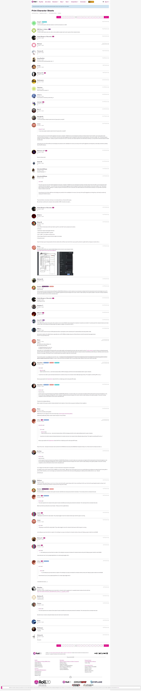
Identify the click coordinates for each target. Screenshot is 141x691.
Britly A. (39, 215)
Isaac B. (39, 320)
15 (96, 17)
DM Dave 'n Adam (42, 29)
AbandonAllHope (42, 169)
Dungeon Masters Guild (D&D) (90, 666)
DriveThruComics (38, 671)
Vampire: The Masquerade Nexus (66, 665)
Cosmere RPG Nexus (64, 668)
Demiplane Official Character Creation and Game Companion (69, 661)
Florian (39, 603)
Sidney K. (40, 538)
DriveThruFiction (38, 672)
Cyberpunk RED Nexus (64, 669)
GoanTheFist (40, 58)
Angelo (39, 22)
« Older (58, 17)
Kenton (39, 286)
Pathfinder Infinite (88, 668)
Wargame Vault (38, 675)
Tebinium (39, 87)
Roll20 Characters (38, 664)
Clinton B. (40, 635)
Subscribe (92, 1)
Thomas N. (40, 51)
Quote (42, 23)
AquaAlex (40, 363)
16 (99, 17)
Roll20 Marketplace (38, 665)
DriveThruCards (38, 674)
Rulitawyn (40, 628)
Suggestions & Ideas (43, 13)
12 (88, 17)
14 (94, 17)
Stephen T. (40, 305)
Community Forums (35, 13)
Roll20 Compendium (39, 666)
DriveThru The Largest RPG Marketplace (40, 669)
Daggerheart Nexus (63, 664)
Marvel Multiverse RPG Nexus (65, 666)
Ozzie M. (39, 162)
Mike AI (39, 313)
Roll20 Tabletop (38, 662)
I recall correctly (90, 350)
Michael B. (40, 279)
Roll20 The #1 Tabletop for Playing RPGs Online (42, 661)
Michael (39, 44)
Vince (40, 368)
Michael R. (40, 73)
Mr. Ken (39, 451)
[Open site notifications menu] (103, 1)
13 (91, 17)
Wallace (39, 480)
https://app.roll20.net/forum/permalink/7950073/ (46, 250)
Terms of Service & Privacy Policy (55, 652)
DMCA (62, 652)
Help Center (69, 652)
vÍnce (39, 420)
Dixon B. (39, 222)
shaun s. (39, 95)
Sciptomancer (50, 379)
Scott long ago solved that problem (65, 413)
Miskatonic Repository (89, 670)
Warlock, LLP (41, 151)
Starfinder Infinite (88, 669)
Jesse (38, 124)
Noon (38, 246)
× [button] (133, 687)
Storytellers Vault (88, 672)
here (118, 687)
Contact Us (65, 652)
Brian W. (41, 370)
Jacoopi (39, 102)
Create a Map (87, 662)
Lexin (39, 513)
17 (102, 17)
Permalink (39, 23)
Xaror (38, 621)
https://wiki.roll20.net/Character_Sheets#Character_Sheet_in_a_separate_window (53, 591)
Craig (38, 66)
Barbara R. (40, 596)
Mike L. (39, 329)
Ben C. (39, 109)
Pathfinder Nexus (63, 662)
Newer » (106, 17)
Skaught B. (40, 117)
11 (85, 17)
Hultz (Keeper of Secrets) (44, 36)
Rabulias (39, 587)
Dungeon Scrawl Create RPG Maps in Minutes (90, 661)
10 (82, 17)
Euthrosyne (40, 80)
